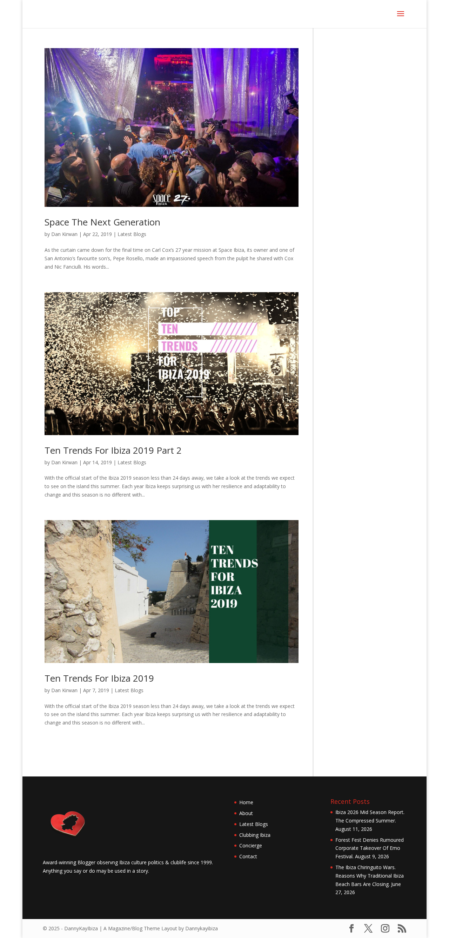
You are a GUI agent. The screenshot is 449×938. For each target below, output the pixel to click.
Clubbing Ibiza (254, 835)
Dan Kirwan (64, 234)
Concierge (250, 845)
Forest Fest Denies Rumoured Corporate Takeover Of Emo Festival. (369, 848)
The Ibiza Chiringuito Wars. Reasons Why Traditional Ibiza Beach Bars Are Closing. (369, 875)
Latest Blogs (132, 234)
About (246, 813)
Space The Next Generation (102, 222)
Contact (248, 856)
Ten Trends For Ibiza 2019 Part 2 (113, 450)
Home (246, 802)
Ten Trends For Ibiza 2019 (99, 678)
